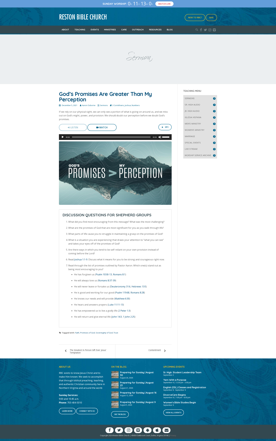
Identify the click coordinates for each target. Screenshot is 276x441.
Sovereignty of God (104, 332)
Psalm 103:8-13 (104, 274)
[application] (115, 137)
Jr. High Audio (192, 111)
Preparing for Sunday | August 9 (138, 402)
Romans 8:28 (137, 292)
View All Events (173, 412)
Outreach (138, 29)
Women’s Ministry (194, 130)
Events (95, 29)
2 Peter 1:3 (124, 310)
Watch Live (166, 3)
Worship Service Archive (198, 155)
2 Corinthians (118, 105)
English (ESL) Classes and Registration (184, 387)
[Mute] (159, 137)
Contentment (154, 350)
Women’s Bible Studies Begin (179, 402)
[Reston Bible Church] (83, 16)
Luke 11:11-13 (115, 304)
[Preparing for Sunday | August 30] (115, 374)
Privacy (173, 435)
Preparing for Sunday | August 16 (138, 392)
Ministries (110, 29)
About (65, 29)
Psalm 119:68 (122, 292)
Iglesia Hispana (193, 117)
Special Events (193, 142)
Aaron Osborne (88, 105)
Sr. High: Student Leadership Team (182, 372)
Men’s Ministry (193, 123)
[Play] (62, 137)
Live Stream (191, 149)
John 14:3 (117, 316)
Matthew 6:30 (122, 298)
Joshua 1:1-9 (80, 259)
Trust (116, 332)
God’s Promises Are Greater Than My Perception (105, 96)
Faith (77, 332)
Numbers (136, 105)
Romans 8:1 (119, 274)
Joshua (128, 105)
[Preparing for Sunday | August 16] (115, 394)
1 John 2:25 (129, 316)
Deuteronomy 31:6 (120, 286)
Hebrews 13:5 (139, 286)
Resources (155, 29)
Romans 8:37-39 (106, 280)
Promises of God (87, 332)
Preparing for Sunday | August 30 (137, 374)
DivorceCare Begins (174, 394)
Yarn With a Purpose (174, 379)
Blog (170, 29)
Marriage (190, 136)
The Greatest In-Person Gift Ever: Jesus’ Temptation (88, 351)
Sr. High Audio (192, 104)
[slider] (166, 136)
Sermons (104, 105)
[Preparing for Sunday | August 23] (115, 384)
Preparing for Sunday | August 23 (137, 384)
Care (124, 29)
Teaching (79, 29)
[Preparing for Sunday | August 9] (115, 404)
